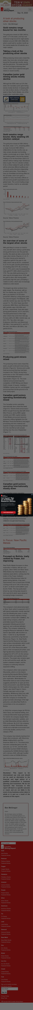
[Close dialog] (32, 494)
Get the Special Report (8, 512)
